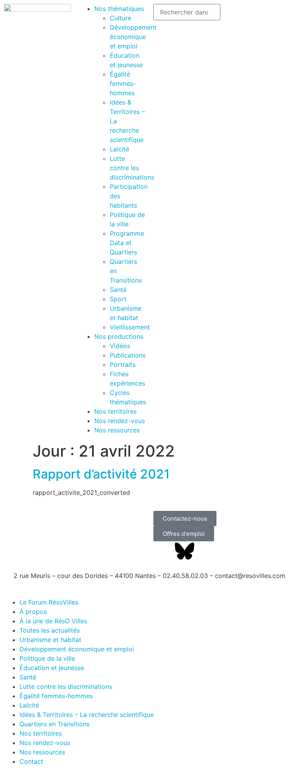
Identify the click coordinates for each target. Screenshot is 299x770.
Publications (128, 355)
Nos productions (118, 336)
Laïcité (119, 149)
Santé (118, 289)
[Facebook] (163, 551)
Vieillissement (130, 327)
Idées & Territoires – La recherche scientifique (86, 714)
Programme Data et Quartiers (127, 242)
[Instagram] (249, 551)
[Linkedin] (206, 551)
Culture (120, 18)
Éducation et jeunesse (51, 668)
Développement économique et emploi (133, 36)
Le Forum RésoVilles (48, 602)
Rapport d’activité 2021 (101, 474)
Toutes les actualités (49, 630)
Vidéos (120, 346)
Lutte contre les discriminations (132, 168)
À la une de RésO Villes (53, 621)
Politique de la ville (47, 658)
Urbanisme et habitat (50, 640)
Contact (31, 761)
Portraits (122, 364)
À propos (33, 611)
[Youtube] (227, 551)
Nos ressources (117, 430)
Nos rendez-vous (119, 421)
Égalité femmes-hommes (123, 83)
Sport (118, 299)
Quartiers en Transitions (54, 724)
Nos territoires (115, 411)
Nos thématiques (119, 8)
